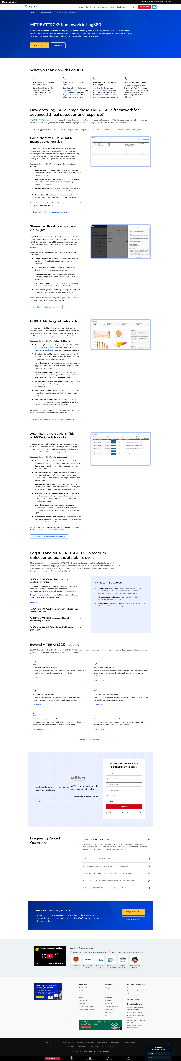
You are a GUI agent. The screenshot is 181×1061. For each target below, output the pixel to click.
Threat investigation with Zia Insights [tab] (73, 130)
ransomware (78, 90)
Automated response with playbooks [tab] (129, 130)
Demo (112, 7)
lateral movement (61, 182)
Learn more (34, 602)
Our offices (94, 1046)
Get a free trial (38, 45)
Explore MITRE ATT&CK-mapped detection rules (50, 212)
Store (151, 1)
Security (80, 1042)
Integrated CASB (84, 1003)
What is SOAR (108, 1003)
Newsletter (70, 1046)
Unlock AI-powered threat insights (45, 307)
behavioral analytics (100, 90)
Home (32, 12)
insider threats (68, 90)
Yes (152, 1053)
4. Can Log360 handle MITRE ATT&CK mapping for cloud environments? (108, 873)
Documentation (109, 994)
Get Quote (121, 7)
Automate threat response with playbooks (48, 536)
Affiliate (162, 1)
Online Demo (108, 1016)
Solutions (89, 7)
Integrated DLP (83, 1000)
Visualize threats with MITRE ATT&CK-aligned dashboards (53, 419)
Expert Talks (108, 1012)
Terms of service (68, 1042)
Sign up (57, 45)
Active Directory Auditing (134, 1012)
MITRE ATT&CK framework (43, 120)
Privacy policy (102, 1042)
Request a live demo (132, 919)
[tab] (55, 591)
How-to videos (109, 991)
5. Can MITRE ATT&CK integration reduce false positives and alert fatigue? (109, 881)
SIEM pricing (108, 1000)
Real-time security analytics (87, 1009)
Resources (102, 7)
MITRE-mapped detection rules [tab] (44, 130)
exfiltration (49, 184)
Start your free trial (132, 912)
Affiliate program (129, 1042)
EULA (57, 1042)
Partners (156, 1)
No (151, 1057)
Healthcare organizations (134, 999)
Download (144, 7)
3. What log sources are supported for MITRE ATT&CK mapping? (105, 866)
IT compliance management (87, 1006)
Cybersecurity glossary (111, 1006)
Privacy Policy (110, 813)
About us (48, 1042)
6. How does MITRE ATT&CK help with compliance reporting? (104, 888)
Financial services (132, 988)
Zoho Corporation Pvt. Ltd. (86, 1051)
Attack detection (84, 991)
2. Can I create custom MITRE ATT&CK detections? (100, 859)
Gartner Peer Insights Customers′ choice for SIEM (126, 952)
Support (131, 7)
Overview (79, 7)
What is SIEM (108, 997)
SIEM (37, 12)
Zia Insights (135, 86)
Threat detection (46, 12)
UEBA (80, 994)
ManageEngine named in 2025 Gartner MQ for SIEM (88, 952)
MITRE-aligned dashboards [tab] (101, 130)
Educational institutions (134, 996)
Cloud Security (109, 1009)
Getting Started (109, 988)
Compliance (90, 1042)
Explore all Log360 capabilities (89, 739)
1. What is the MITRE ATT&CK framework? (97, 839)
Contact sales (82, 1046)
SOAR (81, 997)
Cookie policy (115, 1042)
